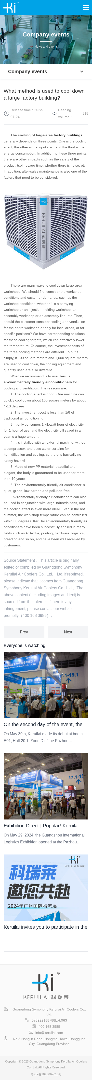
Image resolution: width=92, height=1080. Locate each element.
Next (68, 632)
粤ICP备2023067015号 (46, 1074)
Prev (24, 632)
